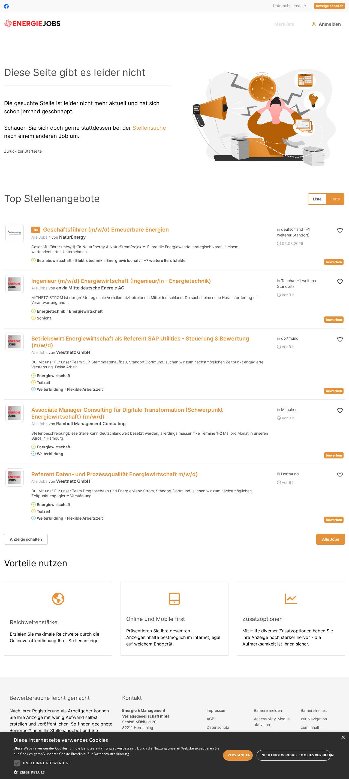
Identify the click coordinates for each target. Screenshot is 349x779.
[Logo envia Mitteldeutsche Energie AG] (14, 284)
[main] (174, 356)
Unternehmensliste (289, 6)
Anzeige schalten (329, 6)
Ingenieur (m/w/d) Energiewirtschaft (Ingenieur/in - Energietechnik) (121, 281)
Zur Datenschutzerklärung (108, 753)
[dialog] (174, 755)
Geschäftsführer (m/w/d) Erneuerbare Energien (106, 229)
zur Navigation (314, 718)
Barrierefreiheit (314, 710)
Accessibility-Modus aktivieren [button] (272, 721)
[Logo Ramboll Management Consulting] (14, 413)
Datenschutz (218, 727)
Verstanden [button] (239, 755)
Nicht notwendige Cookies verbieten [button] (296, 755)
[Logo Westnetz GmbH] (14, 342)
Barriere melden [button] (268, 710)
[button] (334, 230)
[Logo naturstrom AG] (14, 233)
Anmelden (330, 24)
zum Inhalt (310, 727)
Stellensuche (149, 128)
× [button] (343, 738)
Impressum (216, 710)
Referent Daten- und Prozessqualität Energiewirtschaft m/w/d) (114, 474)
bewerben (334, 262)
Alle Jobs (40, 237)
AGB (210, 718)
